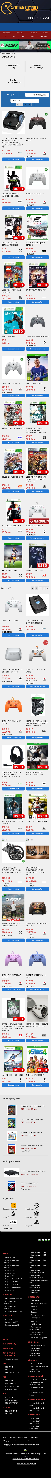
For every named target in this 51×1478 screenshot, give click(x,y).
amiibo (6, 1339)
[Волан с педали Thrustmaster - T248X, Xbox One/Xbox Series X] (13, 852)
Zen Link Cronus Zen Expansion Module (34, 622)
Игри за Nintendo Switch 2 (11, 1266)
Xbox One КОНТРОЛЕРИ (34, 1370)
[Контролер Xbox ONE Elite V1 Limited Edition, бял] (37, 1008)
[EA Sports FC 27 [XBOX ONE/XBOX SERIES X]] (13, 907)
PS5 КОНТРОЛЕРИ (12, 1373)
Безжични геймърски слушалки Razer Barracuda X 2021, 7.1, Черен (11, 775)
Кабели (34, 1321)
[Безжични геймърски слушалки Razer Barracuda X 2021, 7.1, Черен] (13, 756)
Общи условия (9, 1441)
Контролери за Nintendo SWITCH (36, 1276)
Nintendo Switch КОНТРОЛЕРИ (36, 1384)
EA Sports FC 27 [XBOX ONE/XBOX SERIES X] (11, 924)
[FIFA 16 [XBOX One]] (13, 555)
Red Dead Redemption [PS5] (32, 1145)
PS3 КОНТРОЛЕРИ (12, 1403)
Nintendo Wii (34, 1414)
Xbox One (32, 1360)
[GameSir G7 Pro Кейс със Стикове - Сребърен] (13, 654)
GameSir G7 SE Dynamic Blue (36, 976)
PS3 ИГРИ (9, 1397)
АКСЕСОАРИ (34, 1297)
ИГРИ (5, 1253)
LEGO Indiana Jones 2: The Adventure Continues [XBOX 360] (36, 479)
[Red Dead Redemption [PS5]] (11, 1149)
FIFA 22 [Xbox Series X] (35, 383)
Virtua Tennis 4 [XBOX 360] (13, 428)
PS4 (4, 1377)
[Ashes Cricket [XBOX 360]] (37, 806)
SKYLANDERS (9, 1348)
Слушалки (35, 1301)
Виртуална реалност (39, 1303)
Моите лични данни (26, 1463)
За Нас (5, 1437)
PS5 (4, 1363)
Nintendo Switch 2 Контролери (36, 1409)
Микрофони (35, 1318)
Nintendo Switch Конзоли (10, 1307)
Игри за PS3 (10, 1276)
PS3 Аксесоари (11, 1400)
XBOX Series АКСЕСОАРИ (34, 1349)
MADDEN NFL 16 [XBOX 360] (12, 1075)
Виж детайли (13, 159)
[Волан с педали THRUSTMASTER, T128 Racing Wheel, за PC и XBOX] (37, 852)
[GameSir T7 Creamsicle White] (37, 654)
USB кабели (36, 1324)
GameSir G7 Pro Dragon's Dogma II (37, 924)
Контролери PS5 (11, 1322)
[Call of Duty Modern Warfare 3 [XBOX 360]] (13, 178)
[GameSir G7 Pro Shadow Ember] (37, 122)
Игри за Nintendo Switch (11, 1261)
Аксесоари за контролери (35, 1328)
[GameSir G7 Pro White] (37, 178)
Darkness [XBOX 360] (34, 570)
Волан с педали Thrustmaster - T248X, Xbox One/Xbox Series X (11, 870)
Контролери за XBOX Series (38, 1256)
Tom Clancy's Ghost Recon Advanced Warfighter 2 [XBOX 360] (36, 430)
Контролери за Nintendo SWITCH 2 (36, 1271)
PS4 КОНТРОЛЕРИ (12, 1386)
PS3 (4, 1393)
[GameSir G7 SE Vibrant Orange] (13, 705)
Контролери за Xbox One (37, 1261)
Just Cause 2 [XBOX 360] (11, 526)
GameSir (8, 1319)
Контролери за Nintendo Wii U (35, 1286)
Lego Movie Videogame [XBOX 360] (11, 291)
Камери (34, 1306)
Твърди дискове (11, 1359)
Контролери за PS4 (12, 1325)
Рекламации (21, 1441)
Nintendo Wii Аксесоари (34, 1427)
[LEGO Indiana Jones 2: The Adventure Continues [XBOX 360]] (37, 461)
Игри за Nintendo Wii (13, 1287)
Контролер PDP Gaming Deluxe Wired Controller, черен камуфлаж (37, 723)
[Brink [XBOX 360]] (13, 320)
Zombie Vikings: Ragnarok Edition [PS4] (33, 1106)
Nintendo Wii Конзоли (13, 1311)
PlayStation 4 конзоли (13, 1298)
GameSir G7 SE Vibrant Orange (11, 722)
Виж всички (7, 1228)
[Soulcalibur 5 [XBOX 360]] (13, 461)
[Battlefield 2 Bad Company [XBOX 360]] (13, 227)
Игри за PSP (10, 1290)
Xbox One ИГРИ (36, 1364)
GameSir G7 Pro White (35, 194)
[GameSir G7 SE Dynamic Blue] (37, 959)
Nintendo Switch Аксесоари (36, 1389)
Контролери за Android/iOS (35, 1291)
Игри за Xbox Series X (13, 1279)
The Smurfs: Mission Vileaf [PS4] (33, 1119)
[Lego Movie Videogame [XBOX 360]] (13, 275)
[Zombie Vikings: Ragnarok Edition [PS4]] (11, 1110)
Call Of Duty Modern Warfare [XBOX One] (35, 773)
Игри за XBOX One (12, 1282)
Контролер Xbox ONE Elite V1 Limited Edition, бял (37, 1025)
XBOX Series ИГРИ (38, 1346)
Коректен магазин (35, 1441)
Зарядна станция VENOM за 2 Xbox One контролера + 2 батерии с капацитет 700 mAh (13, 1027)
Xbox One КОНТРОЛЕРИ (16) (13, 81)
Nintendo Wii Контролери (34, 1422)
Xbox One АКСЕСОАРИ (39, 1367)
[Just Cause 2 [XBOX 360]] (13, 510)
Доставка (34, 1437)
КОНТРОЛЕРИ (9, 1315)
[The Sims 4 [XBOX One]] (37, 1059)
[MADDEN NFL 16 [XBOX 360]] (13, 1059)
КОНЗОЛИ (7, 1294)
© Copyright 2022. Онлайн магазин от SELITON (21, 1444)
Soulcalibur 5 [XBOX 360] (12, 477)
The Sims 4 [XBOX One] (35, 1075)
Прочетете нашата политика (26, 1458)
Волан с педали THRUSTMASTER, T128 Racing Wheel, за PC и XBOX (35, 871)
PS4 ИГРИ (9, 1381)
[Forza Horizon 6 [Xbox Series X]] (37, 227)
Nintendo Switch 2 (36, 1399)
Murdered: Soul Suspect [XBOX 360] (12, 822)
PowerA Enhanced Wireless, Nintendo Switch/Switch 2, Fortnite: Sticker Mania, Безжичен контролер (33, 1132)
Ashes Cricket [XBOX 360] (36, 821)
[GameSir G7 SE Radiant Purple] (13, 959)
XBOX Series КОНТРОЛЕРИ (34, 1354)
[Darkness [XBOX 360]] (37, 555)
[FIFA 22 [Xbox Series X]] (37, 367)
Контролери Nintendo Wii (38, 1281)
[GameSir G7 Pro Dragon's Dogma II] (37, 907)
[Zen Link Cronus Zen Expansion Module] (37, 605)
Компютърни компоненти (9, 1354)
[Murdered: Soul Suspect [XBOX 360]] (13, 806)
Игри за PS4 (10, 1273)
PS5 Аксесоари (11, 1370)
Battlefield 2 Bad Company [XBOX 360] (10, 244)
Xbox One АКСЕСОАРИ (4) (36, 66)
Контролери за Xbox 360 (37, 1266)
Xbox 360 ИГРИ (11, 1411)
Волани (34, 1312)
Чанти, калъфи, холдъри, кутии (36, 1333)
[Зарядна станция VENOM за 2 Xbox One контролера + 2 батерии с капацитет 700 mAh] (13, 1008)
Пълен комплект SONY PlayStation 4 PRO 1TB (33, 1171)
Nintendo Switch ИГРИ (39, 1380)
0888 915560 (39, 17)
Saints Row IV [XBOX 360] (36, 290)
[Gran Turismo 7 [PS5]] (11, 1186)
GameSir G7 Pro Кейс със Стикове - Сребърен (12, 671)
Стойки (34, 1309)
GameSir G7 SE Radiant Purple (11, 976)
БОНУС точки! (23, 1437)
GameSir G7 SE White (34, 526)
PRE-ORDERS (10, 1257)
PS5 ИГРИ (9, 1367)
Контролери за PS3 (38, 1252)
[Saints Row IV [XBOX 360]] (37, 275)
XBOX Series (33, 1342)
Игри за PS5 (10, 1270)
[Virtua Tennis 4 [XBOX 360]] (13, 413)
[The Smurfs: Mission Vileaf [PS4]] (11, 1123)
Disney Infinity (9, 1344)
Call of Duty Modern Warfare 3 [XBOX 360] (11, 195)
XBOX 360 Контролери (39, 1338)
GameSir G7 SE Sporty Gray (37, 336)
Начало (5, 53)
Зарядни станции (38, 1315)
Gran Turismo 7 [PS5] (29, 1183)
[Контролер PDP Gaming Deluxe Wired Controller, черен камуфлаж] (37, 705)
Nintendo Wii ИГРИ (38, 1418)
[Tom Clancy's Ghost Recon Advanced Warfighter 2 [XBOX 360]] (38, 413)
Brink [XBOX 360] (8, 336)
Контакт (13, 1437)
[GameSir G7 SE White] (37, 510)
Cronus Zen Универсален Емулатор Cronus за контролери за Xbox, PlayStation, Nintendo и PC (13, 142)
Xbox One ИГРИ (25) (13, 66)
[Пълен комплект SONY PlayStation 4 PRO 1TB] (11, 1173)
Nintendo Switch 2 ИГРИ (36, 1404)
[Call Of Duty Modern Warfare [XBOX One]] (37, 756)
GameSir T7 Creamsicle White (35, 671)
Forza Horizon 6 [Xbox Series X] (35, 244)
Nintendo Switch (35, 1376)
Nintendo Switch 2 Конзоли (11, 1302)
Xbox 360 (7, 1407)
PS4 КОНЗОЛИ (10, 1383)
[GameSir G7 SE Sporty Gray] (37, 320)
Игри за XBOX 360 (12, 1284)
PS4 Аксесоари (11, 1389)
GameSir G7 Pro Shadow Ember (36, 139)
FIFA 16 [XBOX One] (9, 570)
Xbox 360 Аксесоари (13, 1414)
